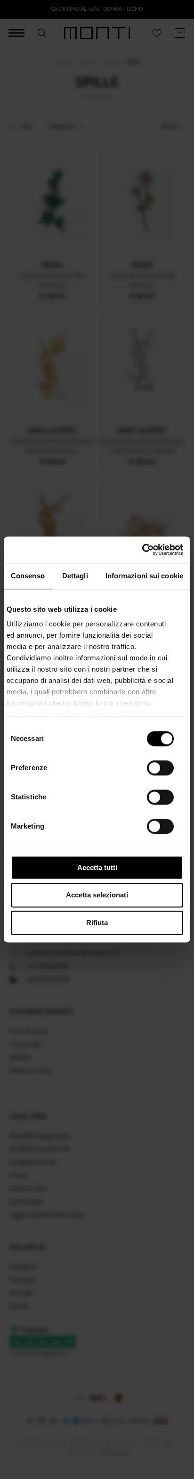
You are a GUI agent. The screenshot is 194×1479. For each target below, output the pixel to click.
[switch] (160, 767)
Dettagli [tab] (75, 576)
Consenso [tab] (28, 576)
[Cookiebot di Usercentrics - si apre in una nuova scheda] (142, 549)
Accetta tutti (97, 867)
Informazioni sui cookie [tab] (144, 576)
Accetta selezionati (97, 895)
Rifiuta (97, 923)
